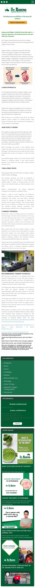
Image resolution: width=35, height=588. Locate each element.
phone (4, 2)
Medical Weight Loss (11, 378)
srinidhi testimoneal (7, 407)
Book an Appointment (18, 22)
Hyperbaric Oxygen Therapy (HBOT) (10, 388)
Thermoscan (8, 392)
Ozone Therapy (9, 384)
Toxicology (7, 381)
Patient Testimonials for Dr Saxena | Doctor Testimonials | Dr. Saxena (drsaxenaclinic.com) (18, 327)
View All (17, 423)
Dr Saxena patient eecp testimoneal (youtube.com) (15, 332)
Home (1, 2)
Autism (6, 366)
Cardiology (7, 372)
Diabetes (7, 375)
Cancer (6, 369)
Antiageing (7, 363)
